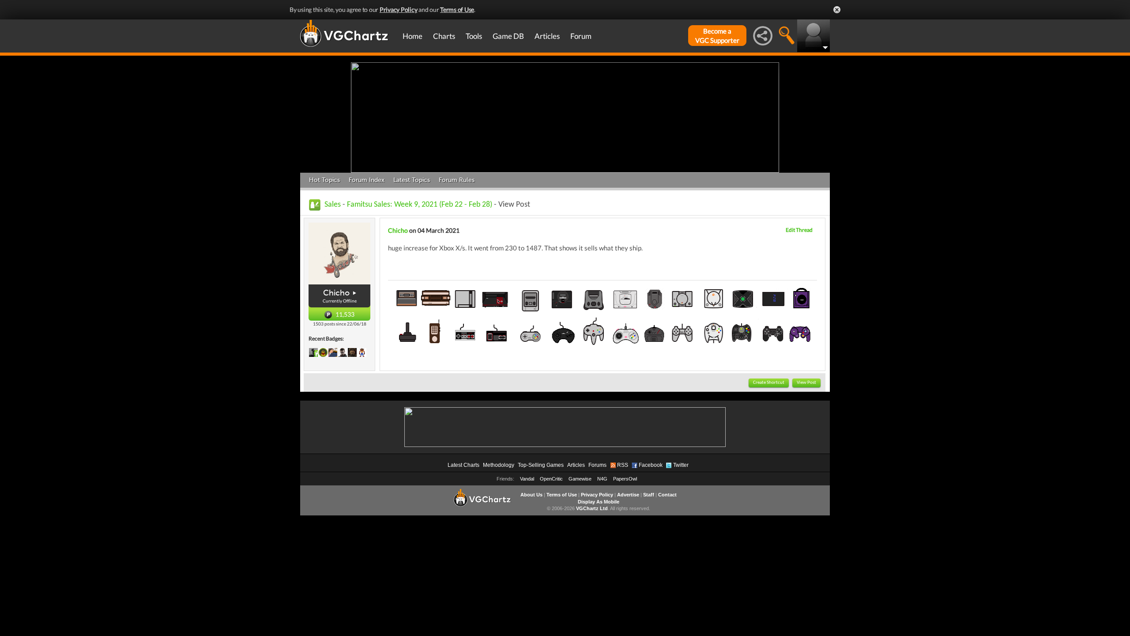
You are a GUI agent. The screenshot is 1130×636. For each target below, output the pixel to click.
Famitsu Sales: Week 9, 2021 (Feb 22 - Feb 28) (419, 205)
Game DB (508, 36)
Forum (580, 36)
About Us (531, 494)
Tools (474, 36)
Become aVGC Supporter (717, 35)
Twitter (681, 465)
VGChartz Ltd (592, 508)
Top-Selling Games (541, 465)
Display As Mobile (598, 501)
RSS (622, 465)
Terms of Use (457, 9)
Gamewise (580, 478)
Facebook (651, 465)
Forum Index (366, 180)
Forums (597, 465)
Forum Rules (457, 180)
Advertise (628, 494)
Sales (332, 205)
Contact (667, 494)
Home (412, 36)
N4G (602, 478)
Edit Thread (799, 230)
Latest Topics (411, 180)
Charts (444, 36)
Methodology (498, 465)
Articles (547, 36)
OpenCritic (551, 478)
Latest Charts (463, 465)
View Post (806, 382)
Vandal (527, 478)
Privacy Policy (399, 9)
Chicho (336, 293)
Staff (648, 494)
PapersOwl (625, 478)
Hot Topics (324, 180)
